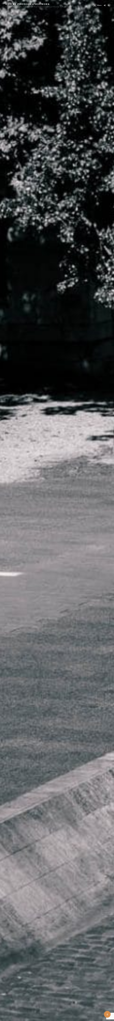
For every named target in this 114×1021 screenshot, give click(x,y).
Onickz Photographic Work (28, 3)
